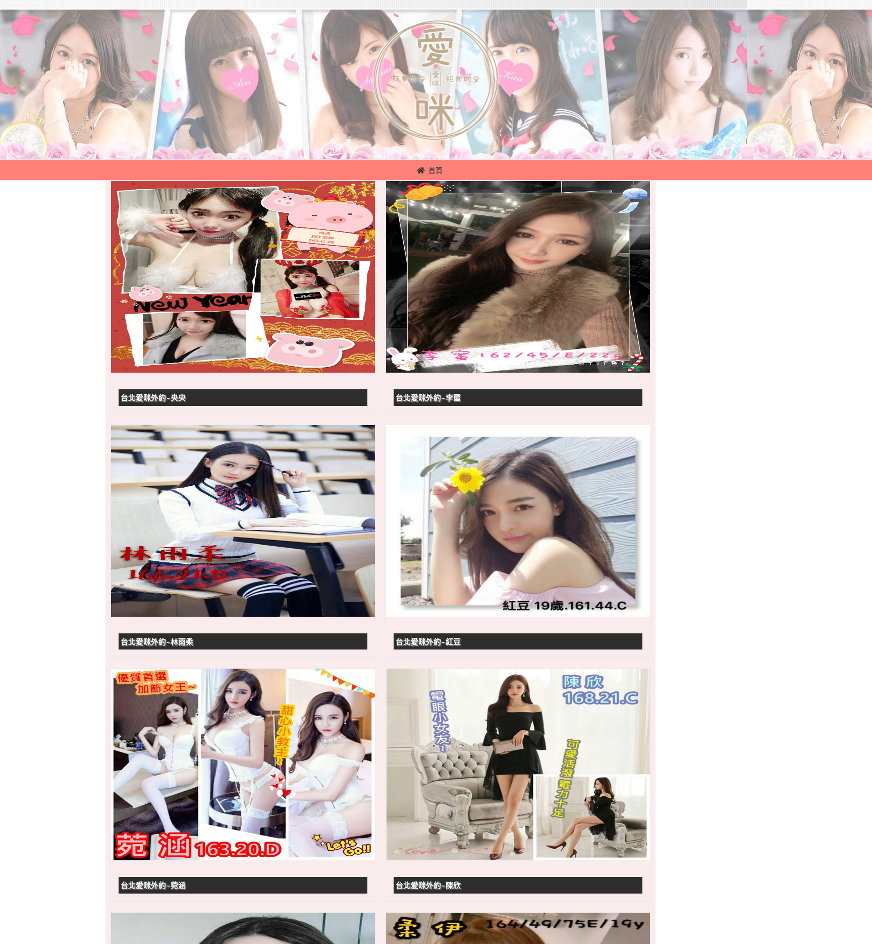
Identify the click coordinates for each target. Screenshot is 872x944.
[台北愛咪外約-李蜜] (518, 277)
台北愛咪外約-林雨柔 (157, 641)
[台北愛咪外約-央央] (243, 277)
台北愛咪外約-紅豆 (428, 641)
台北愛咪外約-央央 (153, 397)
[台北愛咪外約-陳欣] (518, 764)
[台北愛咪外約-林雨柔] (243, 521)
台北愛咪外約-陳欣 (428, 885)
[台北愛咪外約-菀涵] (243, 764)
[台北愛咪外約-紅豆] (518, 521)
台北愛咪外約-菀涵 (153, 885)
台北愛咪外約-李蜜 (428, 397)
